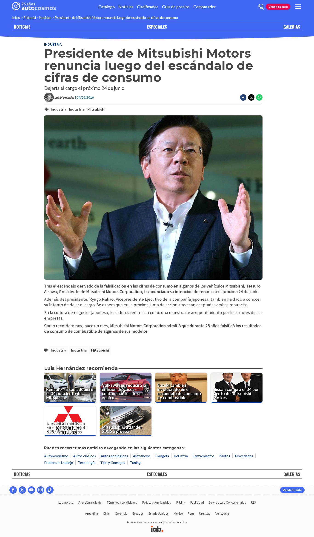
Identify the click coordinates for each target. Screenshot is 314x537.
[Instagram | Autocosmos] (40, 490)
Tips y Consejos (112, 462)
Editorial (30, 18)
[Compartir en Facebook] (243, 97)
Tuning (135, 462)
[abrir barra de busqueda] (261, 6)
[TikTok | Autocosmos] (50, 490)
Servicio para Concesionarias (227, 502)
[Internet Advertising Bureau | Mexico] (157, 529)
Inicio (16, 18)
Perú (191, 513)
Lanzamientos (203, 456)
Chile (106, 513)
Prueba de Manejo (58, 462)
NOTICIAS (22, 26)
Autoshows (142, 456)
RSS (253, 502)
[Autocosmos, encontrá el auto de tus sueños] (34, 6)
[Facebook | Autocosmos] (13, 490)
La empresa (65, 502)
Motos (224, 456)
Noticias (125, 6)
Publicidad (197, 502)
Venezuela (222, 513)
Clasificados (147, 6)
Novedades (244, 456)
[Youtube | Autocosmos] (31, 490)
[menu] (298, 7)
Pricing (180, 502)
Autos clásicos (84, 456)
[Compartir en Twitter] (251, 97)
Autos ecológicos (114, 456)
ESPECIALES (157, 26)
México (178, 513)
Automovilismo (56, 456)
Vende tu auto (278, 7)
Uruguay (204, 513)
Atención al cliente (90, 502)
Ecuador (137, 513)
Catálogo (106, 6)
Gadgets (162, 456)
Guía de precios (176, 6)
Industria (53, 44)
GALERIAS (291, 26)
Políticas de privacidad (156, 502)
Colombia (121, 513)
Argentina (91, 513)
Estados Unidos (158, 513)
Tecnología (86, 462)
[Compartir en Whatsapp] (259, 97)
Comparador (204, 6)
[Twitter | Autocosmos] (22, 490)
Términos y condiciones (122, 502)
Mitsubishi (96, 109)
